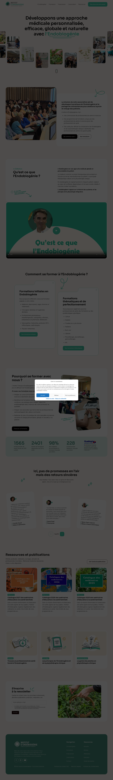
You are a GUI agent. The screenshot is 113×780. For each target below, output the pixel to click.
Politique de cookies (50, 398)
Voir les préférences (70, 395)
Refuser (56, 395)
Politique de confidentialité (60, 398)
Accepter (43, 395)
